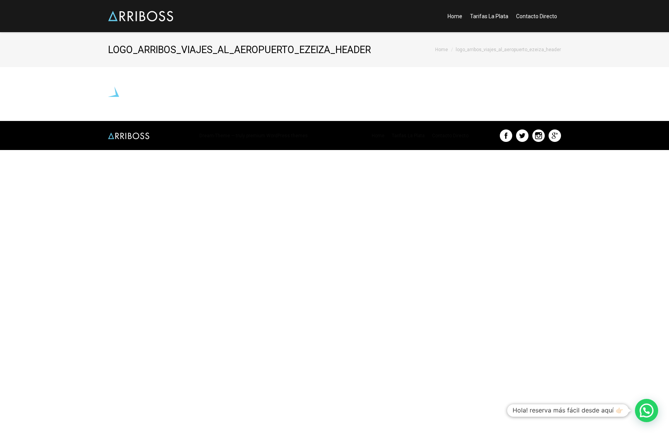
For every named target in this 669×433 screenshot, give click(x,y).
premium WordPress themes (277, 135)
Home (455, 16)
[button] (646, 410)
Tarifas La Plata (489, 16)
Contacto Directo (536, 16)
